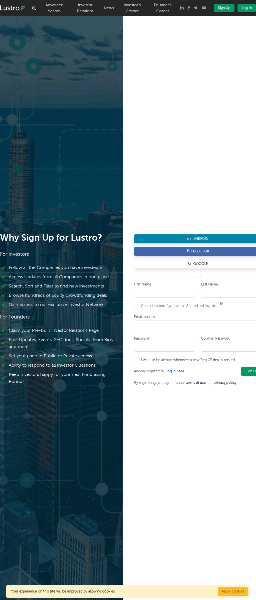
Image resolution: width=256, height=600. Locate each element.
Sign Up (224, 8)
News (109, 8)
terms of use (196, 383)
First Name (142, 284)
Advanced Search (54, 8)
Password (141, 338)
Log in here (175, 371)
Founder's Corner (163, 8)
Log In (247, 8)
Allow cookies (233, 591)
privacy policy (225, 383)
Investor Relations (85, 8)
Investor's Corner (132, 8)
